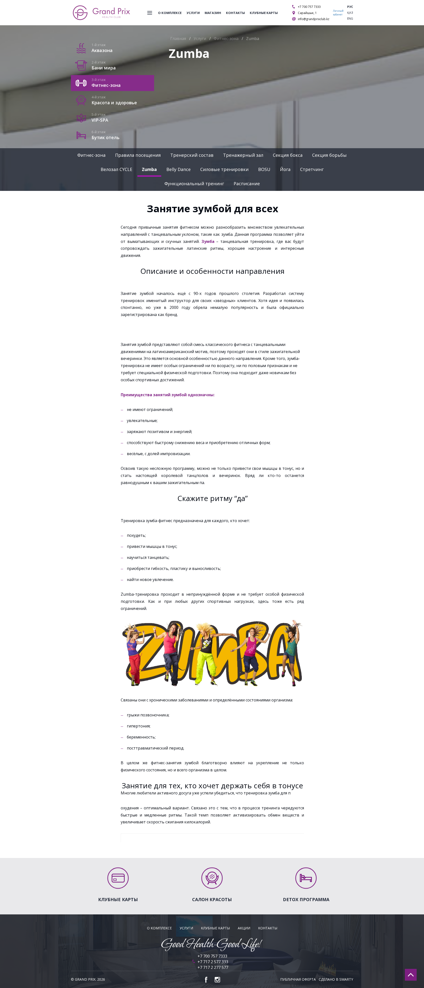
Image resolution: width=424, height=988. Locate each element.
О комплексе (170, 13)
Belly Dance (178, 169)
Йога (285, 169)
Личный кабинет (338, 12)
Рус (350, 7)
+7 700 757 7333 (309, 7)
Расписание (247, 183)
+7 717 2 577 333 (213, 961)
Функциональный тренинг (194, 183)
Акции (244, 928)
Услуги (193, 13)
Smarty (346, 979)
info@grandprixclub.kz (313, 19)
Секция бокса (288, 155)
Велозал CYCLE (116, 169)
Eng (350, 18)
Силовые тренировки (224, 169)
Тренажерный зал (243, 155)
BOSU (264, 169)
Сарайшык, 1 (307, 13)
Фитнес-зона (91, 155)
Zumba (149, 169)
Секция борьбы (329, 155)
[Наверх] (411, 975)
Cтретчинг (312, 169)
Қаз (350, 13)
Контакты (235, 13)
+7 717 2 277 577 (213, 967)
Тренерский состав (191, 155)
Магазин (213, 13)
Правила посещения (138, 155)
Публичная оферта (298, 979)
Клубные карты (264, 13)
